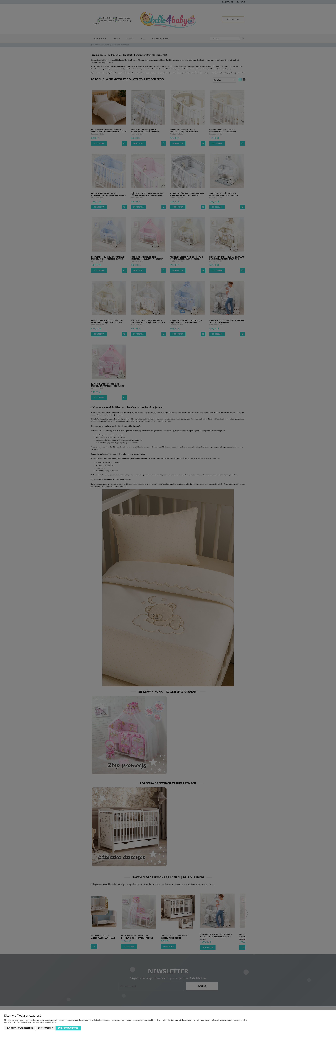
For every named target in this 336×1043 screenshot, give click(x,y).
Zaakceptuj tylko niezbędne (20, 1028)
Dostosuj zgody (45, 1028)
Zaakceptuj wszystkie (68, 1028)
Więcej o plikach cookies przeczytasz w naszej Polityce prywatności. (30, 1022)
